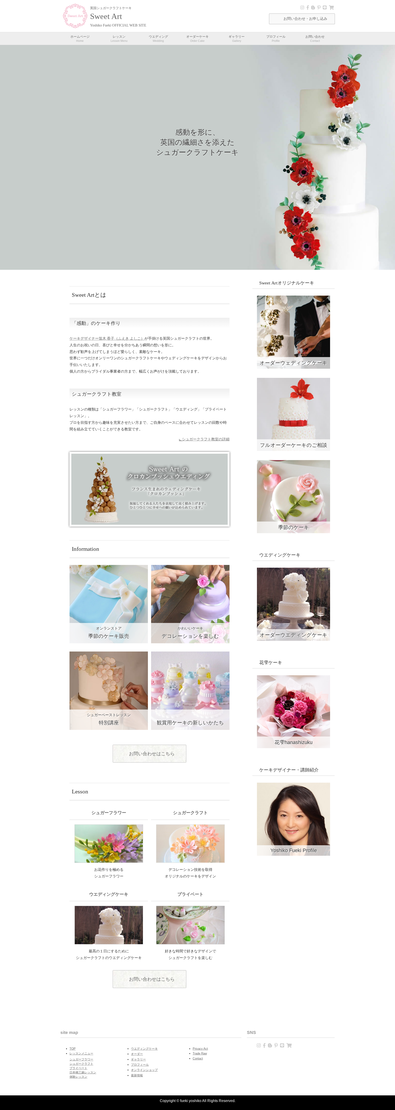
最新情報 (137, 1075)
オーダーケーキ (197, 38)
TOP (72, 1048)
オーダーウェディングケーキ (293, 363)
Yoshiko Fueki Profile (293, 850)
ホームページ (80, 38)
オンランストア (108, 632)
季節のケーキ (293, 527)
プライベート (78, 1068)
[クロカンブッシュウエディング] (149, 523)
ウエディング (158, 38)
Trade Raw (200, 1053)
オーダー (137, 1054)
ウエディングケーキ (144, 1048)
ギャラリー (237, 38)
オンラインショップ (144, 1070)
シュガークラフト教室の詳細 (206, 439)
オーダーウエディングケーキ (293, 635)
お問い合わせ (315, 38)
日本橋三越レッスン (82, 1072)
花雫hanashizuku (293, 742)
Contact (198, 1058)
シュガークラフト (81, 1063)
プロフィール (276, 38)
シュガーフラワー (81, 1059)
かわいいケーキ (190, 632)
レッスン (119, 38)
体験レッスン (78, 1076)
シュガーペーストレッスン (109, 719)
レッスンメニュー (81, 1053)
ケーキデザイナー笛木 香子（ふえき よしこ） (106, 338)
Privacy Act (200, 1048)
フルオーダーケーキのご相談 (293, 445)
